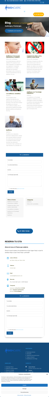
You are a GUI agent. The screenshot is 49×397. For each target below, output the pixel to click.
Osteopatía (29, 353)
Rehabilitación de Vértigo (32, 358)
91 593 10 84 (39, 14)
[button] (47, 374)
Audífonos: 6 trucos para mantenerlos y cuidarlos (13, 56)
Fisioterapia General (31, 352)
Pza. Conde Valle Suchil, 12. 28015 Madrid (19, 282)
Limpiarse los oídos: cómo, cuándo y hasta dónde (34, 56)
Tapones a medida (10, 370)
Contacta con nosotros (15, 31)
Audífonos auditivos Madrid (11, 368)
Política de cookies (20, 395)
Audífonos (8, 95)
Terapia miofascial (30, 357)
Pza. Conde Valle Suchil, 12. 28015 (15, 0)
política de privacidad (20, 188)
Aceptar (24, 385)
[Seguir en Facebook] (41, 2)
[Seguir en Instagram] (43, 2)
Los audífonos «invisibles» (13, 93)
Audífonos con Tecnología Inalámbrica (34, 92)
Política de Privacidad (27, 395)
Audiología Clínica (9, 366)
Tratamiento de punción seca (33, 355)
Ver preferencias (24, 392)
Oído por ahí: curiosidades (11, 59)
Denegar (24, 388)
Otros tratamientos (10, 372)
